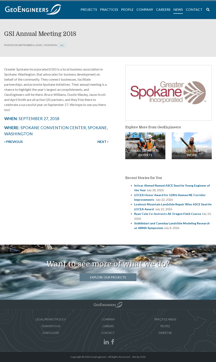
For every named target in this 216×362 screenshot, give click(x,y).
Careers (108, 326)
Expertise (165, 333)
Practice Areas (165, 319)
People (165, 326)
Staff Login (50, 333)
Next (102, 142)
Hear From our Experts (145, 153)
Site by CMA (139, 356)
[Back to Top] (108, 304)
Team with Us (50, 326)
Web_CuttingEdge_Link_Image (192, 145)
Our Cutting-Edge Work (192, 153)
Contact (108, 333)
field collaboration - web (145, 145)
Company (108, 319)
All (62, 45)
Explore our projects (108, 277)
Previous (14, 142)
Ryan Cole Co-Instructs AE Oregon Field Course (167, 214)
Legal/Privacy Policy (51, 319)
